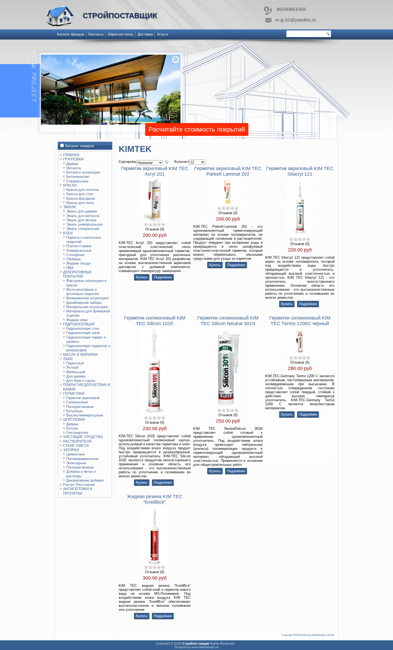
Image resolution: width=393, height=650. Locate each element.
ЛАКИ (67, 359)
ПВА (70, 268)
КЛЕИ (67, 233)
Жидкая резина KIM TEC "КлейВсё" (154, 499)
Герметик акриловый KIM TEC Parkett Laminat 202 (227, 171)
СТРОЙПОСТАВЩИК (120, 15)
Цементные (75, 454)
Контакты (95, 34)
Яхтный (72, 367)
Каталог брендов (70, 34)
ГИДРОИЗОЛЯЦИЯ (78, 324)
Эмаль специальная (82, 229)
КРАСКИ (70, 185)
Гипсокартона (77, 433)
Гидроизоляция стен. (83, 328)
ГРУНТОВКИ (73, 159)
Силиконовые (77, 402)
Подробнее (163, 277)
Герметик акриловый (82, 398)
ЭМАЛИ (69, 207)
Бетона (72, 428)
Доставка (145, 34)
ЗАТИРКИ (71, 450)
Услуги (162, 34)
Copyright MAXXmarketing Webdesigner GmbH (308, 635)
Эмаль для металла (82, 216)
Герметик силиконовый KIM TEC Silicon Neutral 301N (228, 320)
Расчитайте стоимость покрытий (197, 129)
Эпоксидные (76, 463)
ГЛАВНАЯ (71, 155)
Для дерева (75, 376)
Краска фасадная (80, 198)
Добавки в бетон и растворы (81, 474)
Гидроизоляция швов (83, 333)
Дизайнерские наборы (84, 303)
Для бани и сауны (80, 381)
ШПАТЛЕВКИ (74, 419)
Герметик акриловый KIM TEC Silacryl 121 (299, 171)
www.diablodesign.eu (205, 647)
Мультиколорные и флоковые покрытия (82, 291)
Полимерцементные (82, 459)
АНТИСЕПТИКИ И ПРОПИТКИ (77, 491)
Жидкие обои (76, 320)
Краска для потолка (82, 190)
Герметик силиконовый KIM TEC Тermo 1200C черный (299, 320)
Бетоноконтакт (78, 177)
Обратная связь (120, 34)
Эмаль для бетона (81, 220)
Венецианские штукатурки (87, 298)
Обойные (73, 259)
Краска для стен (79, 194)
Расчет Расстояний (79, 485)
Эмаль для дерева (81, 211)
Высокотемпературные (84, 415)
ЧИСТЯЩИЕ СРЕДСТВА (83, 437)
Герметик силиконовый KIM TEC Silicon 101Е (154, 320)
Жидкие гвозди (78, 263)
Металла (73, 168)
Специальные (77, 181)
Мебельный (75, 372)
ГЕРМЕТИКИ (73, 394)
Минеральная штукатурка (87, 307)
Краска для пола (80, 203)
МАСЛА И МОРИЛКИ (80, 355)
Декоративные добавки (84, 480)
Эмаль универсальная (84, 224)
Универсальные (78, 251)
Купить (141, 277)
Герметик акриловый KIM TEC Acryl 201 (154, 171)
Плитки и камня (78, 246)
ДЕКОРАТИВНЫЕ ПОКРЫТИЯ (77, 274)
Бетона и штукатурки (83, 172)
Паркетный (75, 363)
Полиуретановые (80, 407)
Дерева (72, 164)
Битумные (74, 411)
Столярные (75, 255)
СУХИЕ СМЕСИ (75, 446)
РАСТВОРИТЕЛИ (77, 441)
